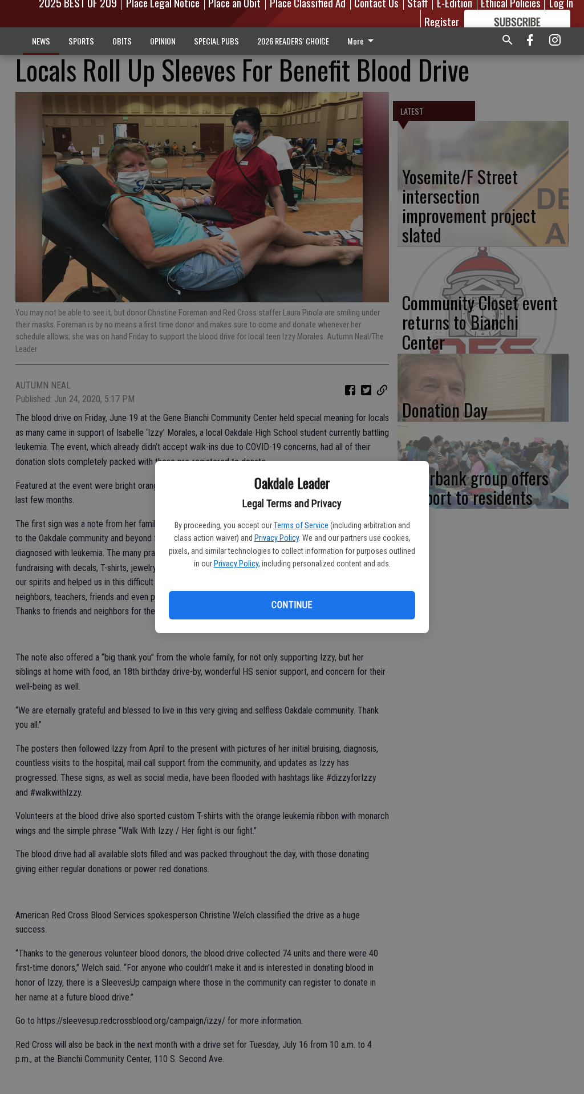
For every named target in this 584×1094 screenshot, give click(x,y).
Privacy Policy (276, 537)
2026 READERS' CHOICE (293, 41)
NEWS (41, 41)
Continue (291, 604)
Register (441, 21)
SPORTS (81, 41)
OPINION (163, 41)
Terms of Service (301, 525)
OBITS (122, 41)
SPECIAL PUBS (216, 41)
